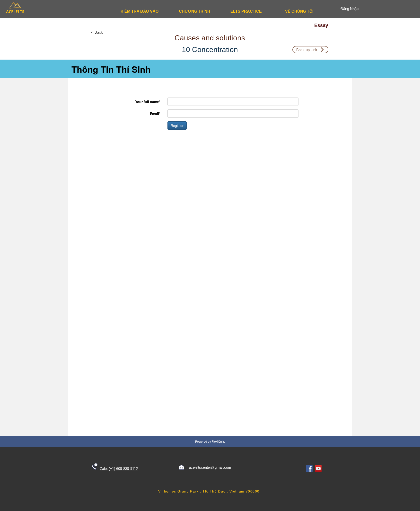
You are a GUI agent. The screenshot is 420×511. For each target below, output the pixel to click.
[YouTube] (318, 468)
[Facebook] (309, 468)
